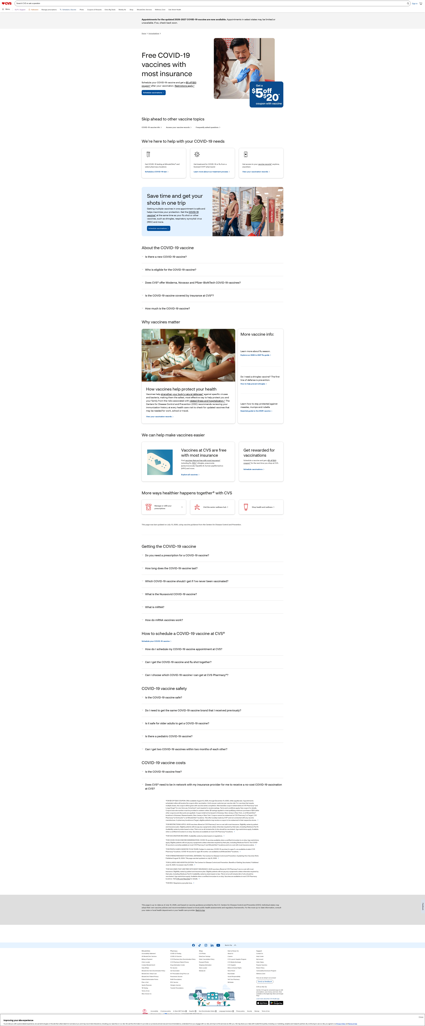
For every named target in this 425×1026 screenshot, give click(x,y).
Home (144, 33)
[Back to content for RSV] (194, 883)
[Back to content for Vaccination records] (224, 836)
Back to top (200, 910)
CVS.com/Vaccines (183, 879)
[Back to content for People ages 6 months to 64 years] (240, 852)
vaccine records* (265, 164)
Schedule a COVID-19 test (156, 171)
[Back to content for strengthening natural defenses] (218, 858)
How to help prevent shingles (253, 384)
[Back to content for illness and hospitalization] (195, 865)
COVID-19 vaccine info (151, 127)
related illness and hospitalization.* (207, 400)
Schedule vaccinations (152, 92)
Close (421, 1017)
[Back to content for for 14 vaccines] (199, 879)
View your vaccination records (255, 171)
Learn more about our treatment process (211, 171)
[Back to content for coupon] (258, 820)
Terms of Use (352, 1024)
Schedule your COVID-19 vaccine (156, 641)
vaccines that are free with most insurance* (202, 460)
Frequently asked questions (207, 127)
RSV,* (194, 463)
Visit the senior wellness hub (214, 507)
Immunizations (154, 33)
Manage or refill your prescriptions (163, 507)
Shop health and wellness (262, 507)
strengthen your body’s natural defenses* (182, 394)
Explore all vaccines (189, 474)
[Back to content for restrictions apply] (234, 832)
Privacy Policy (341, 1024)
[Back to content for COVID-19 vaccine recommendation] (256, 845)
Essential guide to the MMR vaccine (255, 411)
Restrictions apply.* (184, 85)
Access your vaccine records (178, 127)
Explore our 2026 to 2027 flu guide (255, 355)
